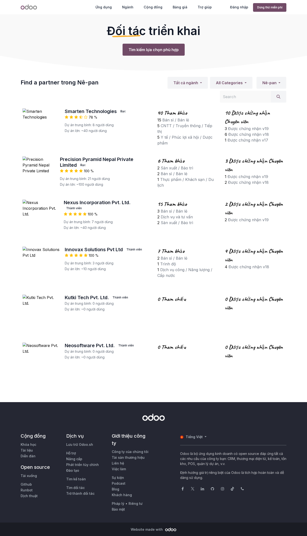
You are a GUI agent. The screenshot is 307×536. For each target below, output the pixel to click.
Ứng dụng (103, 7)
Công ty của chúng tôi (130, 452)
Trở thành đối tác (80, 493)
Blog (115, 489)
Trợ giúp (205, 7)
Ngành (127, 7)
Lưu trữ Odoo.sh (79, 444)
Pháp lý (118, 503)
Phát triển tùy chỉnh (82, 465)
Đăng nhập (239, 7)
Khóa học (28, 444)
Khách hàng (122, 495)
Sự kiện (118, 478)
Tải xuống (29, 476)
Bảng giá (180, 7)
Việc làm (119, 469)
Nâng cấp (74, 459)
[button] (187, 83)
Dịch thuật (29, 496)
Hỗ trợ (71, 453)
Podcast (118, 483)
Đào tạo (72, 470)
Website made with (147, 529)
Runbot (27, 490)
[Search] (278, 97)
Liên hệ (118, 463)
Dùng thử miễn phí (269, 7)
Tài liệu (27, 450)
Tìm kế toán (76, 479)
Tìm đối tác (75, 488)
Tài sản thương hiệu (128, 457)
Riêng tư (135, 503)
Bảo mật (118, 509)
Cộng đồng (153, 7)
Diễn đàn (28, 456)
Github (26, 484)
